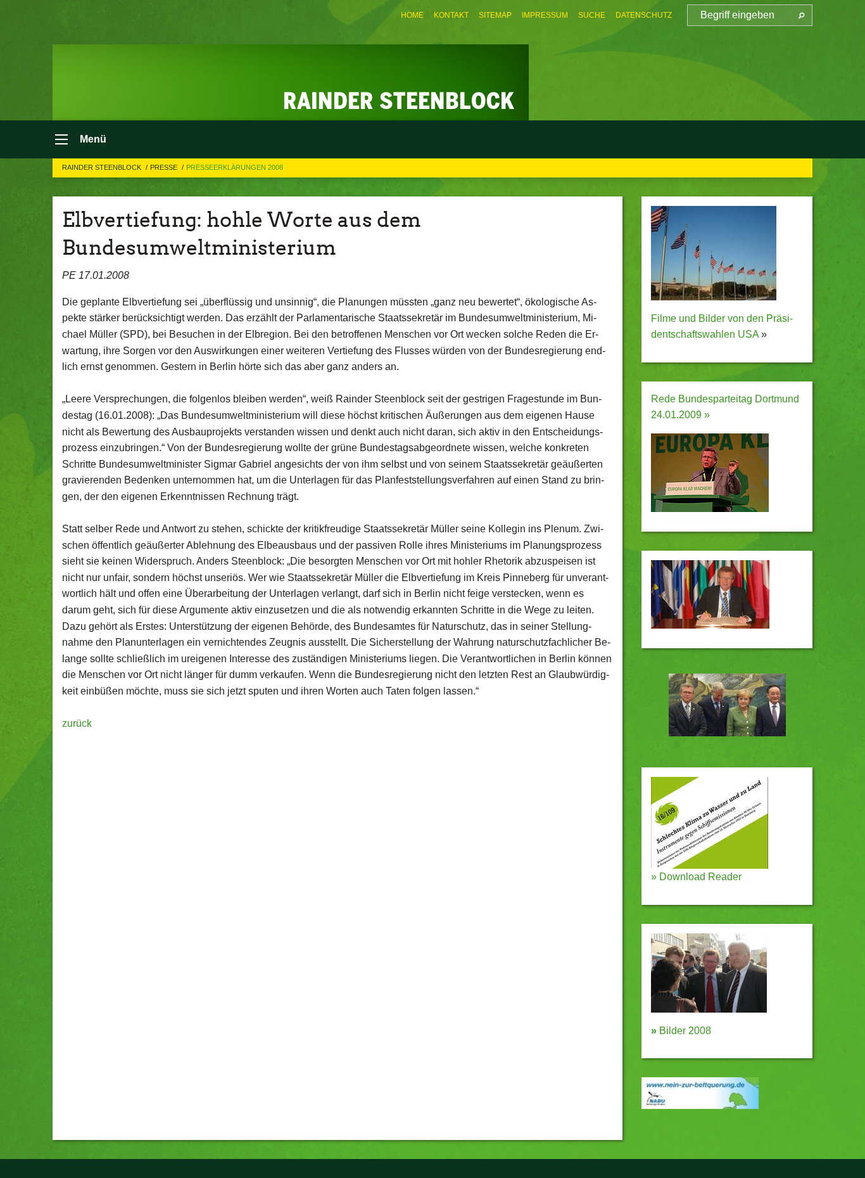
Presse (164, 167)
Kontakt (451, 15)
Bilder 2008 (681, 1030)
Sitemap (495, 15)
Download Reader (699, 876)
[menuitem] (412, 15)
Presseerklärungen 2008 (234, 167)
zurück (77, 723)
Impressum (545, 15)
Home (412, 15)
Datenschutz (644, 15)
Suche (591, 15)
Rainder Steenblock (102, 167)
